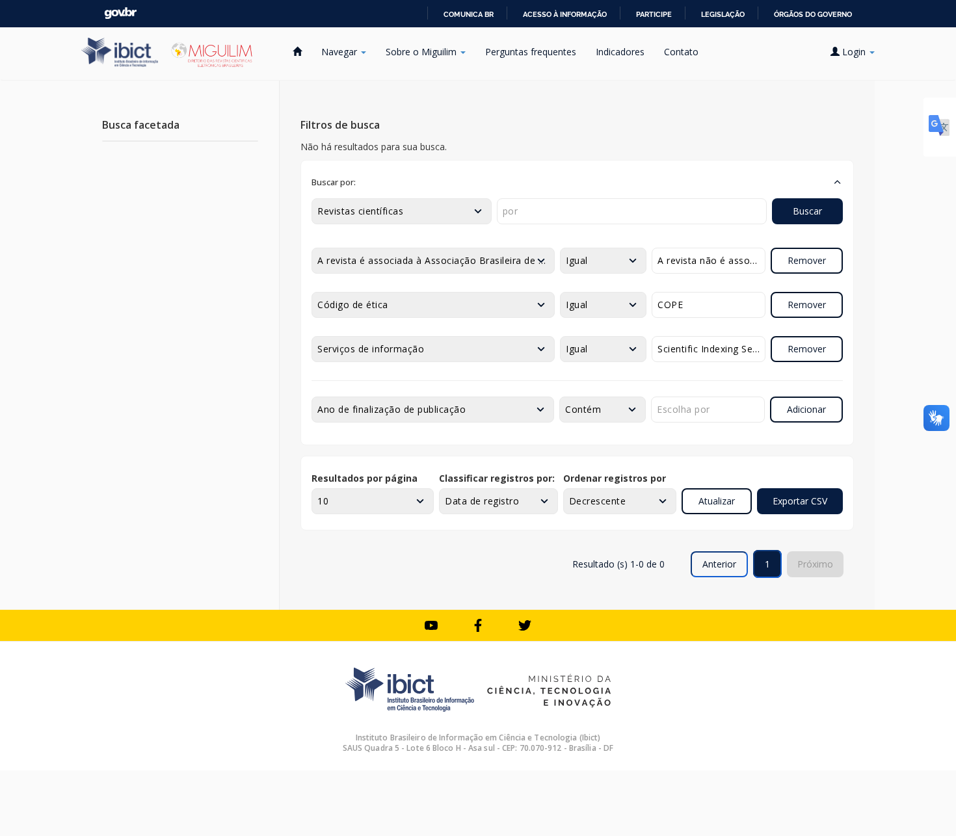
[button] (577, 182)
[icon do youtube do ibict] (431, 625)
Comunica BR (469, 14)
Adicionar (806, 409)
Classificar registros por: (497, 478)
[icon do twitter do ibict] (525, 625)
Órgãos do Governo (813, 14)
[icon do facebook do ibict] (478, 625)
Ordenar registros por (614, 478)
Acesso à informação (565, 14)
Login (854, 52)
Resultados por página (365, 478)
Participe (654, 14)
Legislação (723, 14)
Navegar (340, 52)
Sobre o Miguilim (422, 52)
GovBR (120, 13)
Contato (681, 52)
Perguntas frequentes (530, 52)
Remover (807, 260)
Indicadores (620, 52)
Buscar (807, 211)
